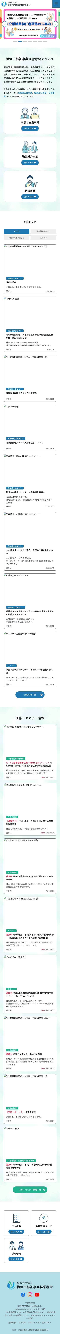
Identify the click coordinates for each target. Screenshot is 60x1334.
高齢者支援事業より (16, 237)
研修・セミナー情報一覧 (30, 1189)
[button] (55, 24)
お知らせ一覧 (30, 694)
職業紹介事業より (44, 231)
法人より (43, 237)
